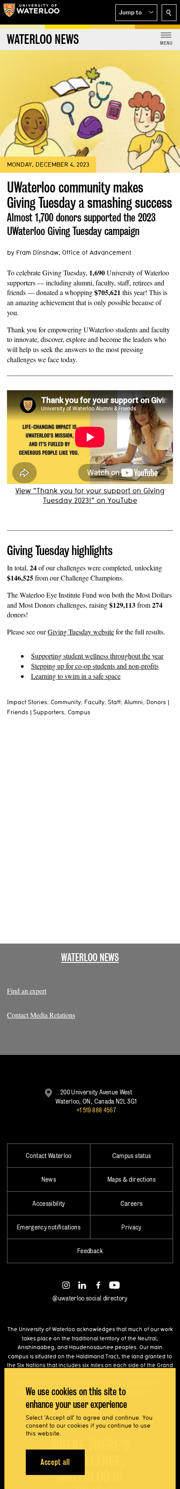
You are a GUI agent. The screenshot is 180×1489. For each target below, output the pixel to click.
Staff (114, 701)
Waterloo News (90, 957)
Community (66, 701)
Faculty (94, 701)
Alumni (133, 701)
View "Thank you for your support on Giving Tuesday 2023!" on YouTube (90, 495)
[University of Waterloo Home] (31, 12)
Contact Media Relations (41, 1014)
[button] (136, 13)
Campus (79, 712)
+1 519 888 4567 (96, 1110)
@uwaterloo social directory (90, 1298)
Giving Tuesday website (81, 631)
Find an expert (26, 990)
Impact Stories (27, 701)
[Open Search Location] (169, 12)
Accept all (55, 1462)
